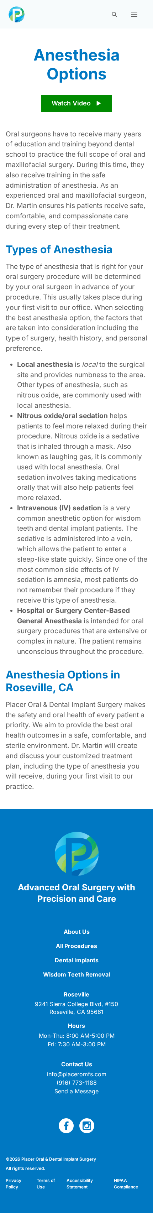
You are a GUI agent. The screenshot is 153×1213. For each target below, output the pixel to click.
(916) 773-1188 (77, 1082)
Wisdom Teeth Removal (76, 974)
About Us (77, 931)
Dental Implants (77, 960)
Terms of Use (46, 1183)
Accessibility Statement (80, 1183)
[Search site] (114, 14)
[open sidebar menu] (134, 14)
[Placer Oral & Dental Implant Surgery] (17, 14)
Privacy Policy (13, 1183)
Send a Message (76, 1091)
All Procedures (76, 945)
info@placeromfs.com (76, 1074)
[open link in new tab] (66, 1125)
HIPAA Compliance (126, 1183)
